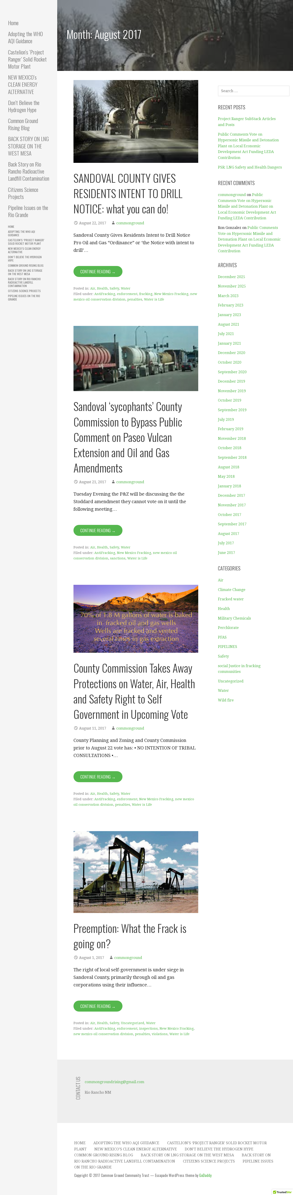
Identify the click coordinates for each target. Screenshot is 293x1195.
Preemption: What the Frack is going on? (129, 935)
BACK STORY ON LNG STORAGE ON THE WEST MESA (28, 145)
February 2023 (230, 305)
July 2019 (226, 419)
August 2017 (228, 534)
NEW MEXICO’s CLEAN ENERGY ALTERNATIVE (22, 84)
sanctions (117, 558)
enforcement (127, 294)
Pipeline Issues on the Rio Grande (28, 211)
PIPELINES (227, 646)
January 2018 (229, 486)
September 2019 (232, 410)
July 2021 (226, 334)
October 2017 (229, 515)
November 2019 (232, 391)
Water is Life (154, 299)
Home (13, 23)
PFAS (222, 637)
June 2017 (226, 553)
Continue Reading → (98, 271)
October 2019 (229, 400)
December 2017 (231, 495)
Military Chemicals (234, 618)
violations (160, 1034)
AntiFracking (104, 294)
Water (125, 288)
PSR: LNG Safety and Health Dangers (250, 167)
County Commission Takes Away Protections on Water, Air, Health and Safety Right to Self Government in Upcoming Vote (134, 691)
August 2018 (228, 467)
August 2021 (228, 324)
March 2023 (228, 296)
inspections (148, 1028)
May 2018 (226, 476)
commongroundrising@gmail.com (114, 1082)
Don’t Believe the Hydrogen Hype (23, 106)
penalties (134, 299)
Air (92, 288)
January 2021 (229, 343)
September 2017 (232, 524)
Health (102, 288)
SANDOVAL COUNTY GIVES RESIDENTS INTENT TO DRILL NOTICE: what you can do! (127, 193)
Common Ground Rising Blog (23, 124)
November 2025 (232, 286)
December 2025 (231, 277)
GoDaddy (205, 1175)
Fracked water (231, 599)
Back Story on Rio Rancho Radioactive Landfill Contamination (28, 171)
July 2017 (226, 543)
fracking (145, 294)
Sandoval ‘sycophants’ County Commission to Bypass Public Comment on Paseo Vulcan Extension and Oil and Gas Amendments (127, 437)
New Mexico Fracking (171, 294)
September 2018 (232, 457)
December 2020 (231, 353)
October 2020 (229, 362)
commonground (130, 223)
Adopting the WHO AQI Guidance (25, 37)
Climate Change (231, 590)
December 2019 (231, 381)
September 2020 (232, 372)
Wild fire (226, 700)
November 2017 (232, 505)
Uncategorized (132, 1023)
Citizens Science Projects (23, 193)
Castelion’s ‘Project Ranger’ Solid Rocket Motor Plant (27, 59)
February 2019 (230, 429)
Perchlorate (228, 628)
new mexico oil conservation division (103, 1034)
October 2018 (229, 448)
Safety (114, 288)
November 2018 (232, 438)
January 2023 (229, 315)
